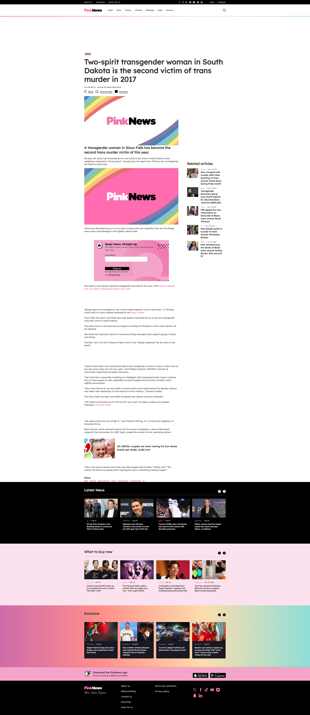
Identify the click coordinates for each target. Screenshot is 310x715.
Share (90, 92)
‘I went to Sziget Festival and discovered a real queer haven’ (172, 648)
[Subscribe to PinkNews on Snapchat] (195, 696)
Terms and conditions (165, 686)
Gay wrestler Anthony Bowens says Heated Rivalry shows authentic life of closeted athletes (136, 651)
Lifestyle (138, 10)
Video (160, 10)
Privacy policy (162, 691)
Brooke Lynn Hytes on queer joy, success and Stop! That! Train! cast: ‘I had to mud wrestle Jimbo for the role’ (209, 651)
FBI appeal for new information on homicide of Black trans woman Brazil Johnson (211, 215)
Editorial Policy (128, 691)
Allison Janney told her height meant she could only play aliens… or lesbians (208, 526)
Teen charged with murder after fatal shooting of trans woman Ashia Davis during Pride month (211, 178)
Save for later (106, 92)
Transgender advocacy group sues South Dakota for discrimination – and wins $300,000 (211, 197)
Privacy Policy (114, 275)
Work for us (127, 707)
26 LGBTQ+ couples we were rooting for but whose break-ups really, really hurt (147, 448)
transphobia (135, 480)
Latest (110, 10)
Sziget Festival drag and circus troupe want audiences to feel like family (100, 650)
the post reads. (103, 405)
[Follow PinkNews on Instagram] (218, 690)
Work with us (114, 2)
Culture (128, 10)
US (144, 480)
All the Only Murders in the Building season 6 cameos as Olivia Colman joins (99, 526)
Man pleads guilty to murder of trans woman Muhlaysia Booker (211, 233)
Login (211, 2)
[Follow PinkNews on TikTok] (206, 690)
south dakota (104, 480)
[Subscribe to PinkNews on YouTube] (212, 690)
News (119, 10)
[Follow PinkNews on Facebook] (200, 690)
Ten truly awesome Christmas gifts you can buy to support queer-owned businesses (208, 588)
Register (222, 2)
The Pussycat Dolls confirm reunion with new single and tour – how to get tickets (135, 588)
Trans (113, 480)
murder (92, 480)
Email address (113, 255)
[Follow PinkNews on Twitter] (195, 690)
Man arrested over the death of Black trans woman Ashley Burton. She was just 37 (211, 250)
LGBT (86, 480)
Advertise (100, 2)
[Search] (224, 10)
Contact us (126, 696)
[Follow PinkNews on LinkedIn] (202, 2)
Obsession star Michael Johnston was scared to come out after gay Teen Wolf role (136, 526)
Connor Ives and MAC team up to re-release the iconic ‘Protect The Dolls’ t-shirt (101, 588)
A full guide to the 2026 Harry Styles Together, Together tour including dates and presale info (173, 588)
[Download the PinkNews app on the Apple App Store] (200, 675)
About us (125, 686)
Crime (87, 54)
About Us (88, 2)
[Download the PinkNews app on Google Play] (218, 675)
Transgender (123, 480)
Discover (169, 10)
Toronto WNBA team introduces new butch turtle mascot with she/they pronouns (173, 526)
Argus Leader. (138, 312)
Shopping (150, 10)
